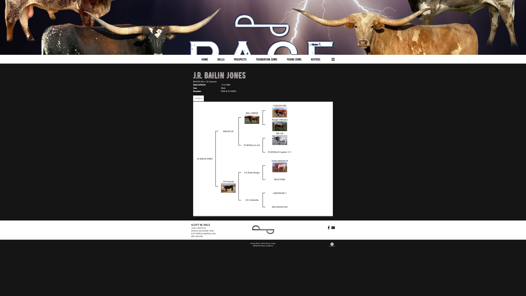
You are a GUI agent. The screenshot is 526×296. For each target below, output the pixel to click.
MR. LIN (279, 133)
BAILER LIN (198, 81)
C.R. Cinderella (251, 200)
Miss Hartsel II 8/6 (280, 206)
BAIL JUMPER (252, 113)
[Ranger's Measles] (279, 126)
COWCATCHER (279, 105)
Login (273, 243)
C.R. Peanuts (211, 81)
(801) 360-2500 (197, 236)
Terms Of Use (265, 243)
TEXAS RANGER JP (279, 161)
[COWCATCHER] (279, 112)
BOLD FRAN (279, 179)
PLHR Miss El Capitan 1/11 (279, 152)
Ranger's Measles (280, 119)
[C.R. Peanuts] (228, 187)
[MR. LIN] (279, 139)
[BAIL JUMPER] (252, 119)
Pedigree (198, 98)
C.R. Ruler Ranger (252, 172)
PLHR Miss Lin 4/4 (252, 145)
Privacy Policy (255, 243)
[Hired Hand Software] (332, 246)
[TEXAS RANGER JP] (279, 167)
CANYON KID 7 (279, 193)
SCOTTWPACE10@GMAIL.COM (203, 233)
